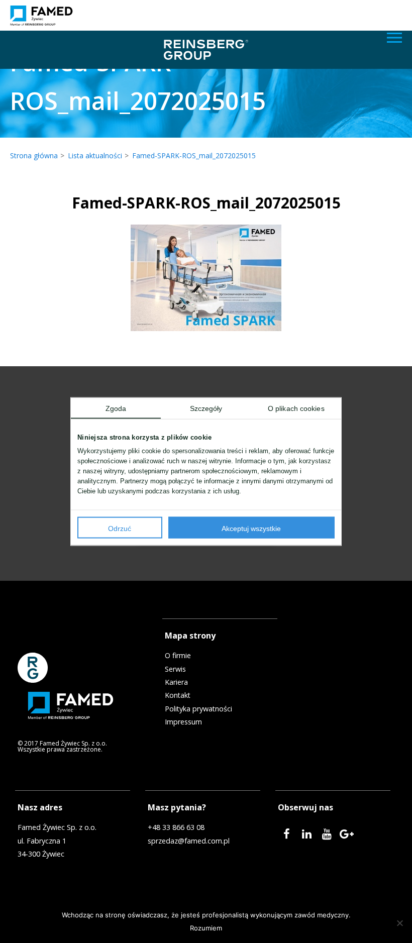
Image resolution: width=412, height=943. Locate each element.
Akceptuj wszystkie (251, 528)
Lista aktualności (95, 155)
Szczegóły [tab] (206, 408)
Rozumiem (206, 928)
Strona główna (34, 155)
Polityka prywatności (198, 708)
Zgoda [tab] (116, 408)
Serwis (175, 669)
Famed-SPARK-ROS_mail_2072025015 (194, 155)
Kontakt (177, 695)
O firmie (178, 655)
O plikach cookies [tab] (296, 408)
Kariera (176, 682)
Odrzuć (119, 528)
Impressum (183, 721)
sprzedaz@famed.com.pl (189, 841)
